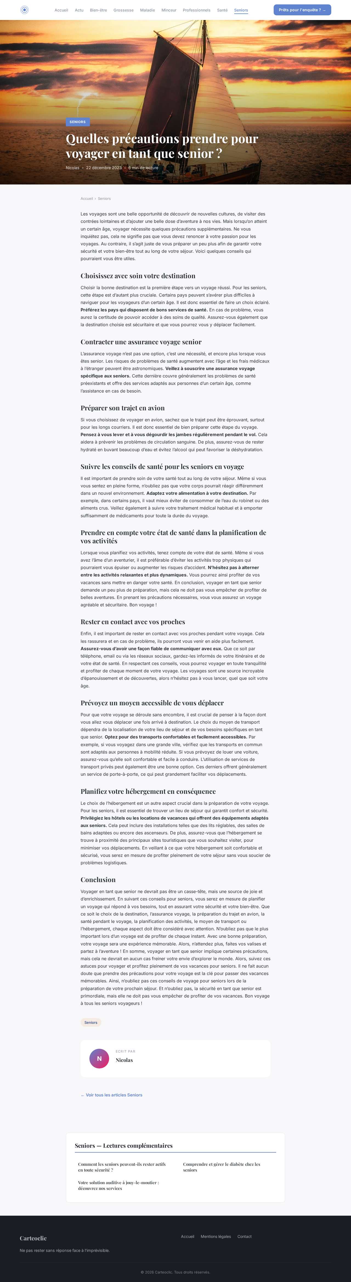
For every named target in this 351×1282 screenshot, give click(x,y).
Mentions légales (216, 1236)
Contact (244, 1236)
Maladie (147, 9)
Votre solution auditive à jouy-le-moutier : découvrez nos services (118, 1185)
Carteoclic (33, 1238)
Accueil (61, 9)
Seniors (241, 9)
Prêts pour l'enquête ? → (302, 9)
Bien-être (98, 9)
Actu (79, 9)
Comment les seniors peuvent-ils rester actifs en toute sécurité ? (122, 1167)
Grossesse (124, 9)
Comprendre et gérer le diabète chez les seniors (221, 1167)
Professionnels (197, 9)
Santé (222, 9)
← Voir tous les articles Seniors (111, 1095)
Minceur (169, 9)
